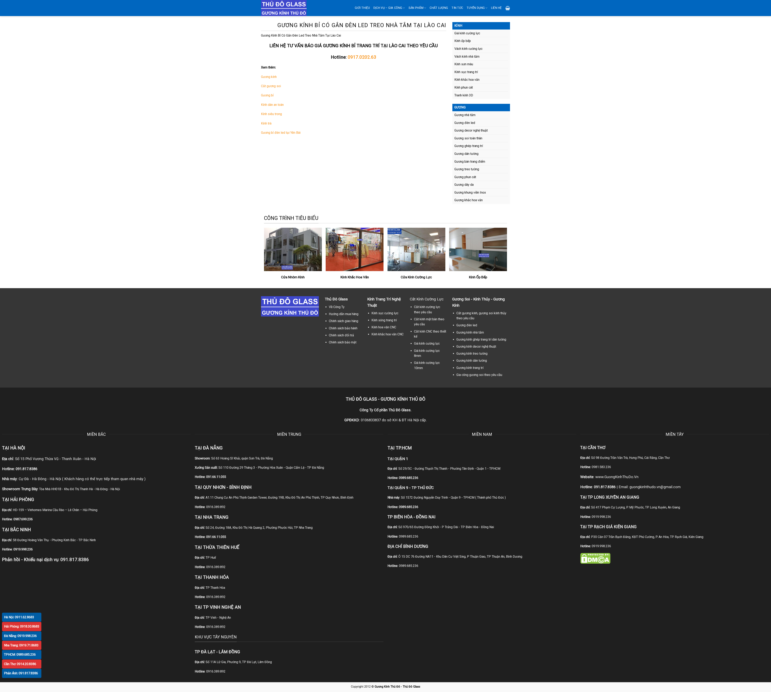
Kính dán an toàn (272, 105)
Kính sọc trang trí (466, 72)
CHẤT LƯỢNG (439, 8)
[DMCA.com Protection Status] (595, 558)
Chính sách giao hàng (343, 321)
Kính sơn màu (463, 64)
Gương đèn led (464, 123)
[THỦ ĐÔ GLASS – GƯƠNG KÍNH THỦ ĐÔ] (289, 8)
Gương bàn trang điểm (469, 161)
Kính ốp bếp (462, 41)
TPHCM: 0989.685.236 (20, 654)
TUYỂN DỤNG (476, 8)
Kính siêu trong (271, 114)
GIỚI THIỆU (362, 8)
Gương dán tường (466, 154)
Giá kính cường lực (467, 33)
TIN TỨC (457, 8)
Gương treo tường (466, 169)
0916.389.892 (215, 507)
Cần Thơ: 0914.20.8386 (20, 664)
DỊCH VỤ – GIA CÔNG (387, 8)
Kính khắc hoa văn (466, 80)
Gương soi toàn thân (468, 138)
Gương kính (269, 77)
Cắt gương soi (271, 86)
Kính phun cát (463, 87)
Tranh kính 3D (463, 95)
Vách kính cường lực (468, 49)
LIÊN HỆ (496, 8)
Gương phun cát (465, 177)
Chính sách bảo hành (343, 328)
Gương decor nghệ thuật (471, 130)
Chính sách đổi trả (341, 335)
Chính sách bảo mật (342, 342)
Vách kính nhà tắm (466, 56)
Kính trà (266, 123)
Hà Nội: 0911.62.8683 (19, 617)
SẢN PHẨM (416, 8)
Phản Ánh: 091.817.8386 (21, 673)
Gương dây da (464, 185)
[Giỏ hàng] (507, 8)
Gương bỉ (267, 95)
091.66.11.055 (216, 477)
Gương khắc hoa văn (468, 200)
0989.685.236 (408, 478)
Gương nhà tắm (464, 115)
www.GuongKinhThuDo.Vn (616, 477)
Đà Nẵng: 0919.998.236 (20, 636)
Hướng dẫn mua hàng (343, 314)
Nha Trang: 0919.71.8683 (21, 645)
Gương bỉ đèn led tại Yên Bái (281, 133)
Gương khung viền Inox (470, 192)
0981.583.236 (601, 467)
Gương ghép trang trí (468, 146)
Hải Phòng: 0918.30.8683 (21, 626)
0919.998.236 (601, 517)
